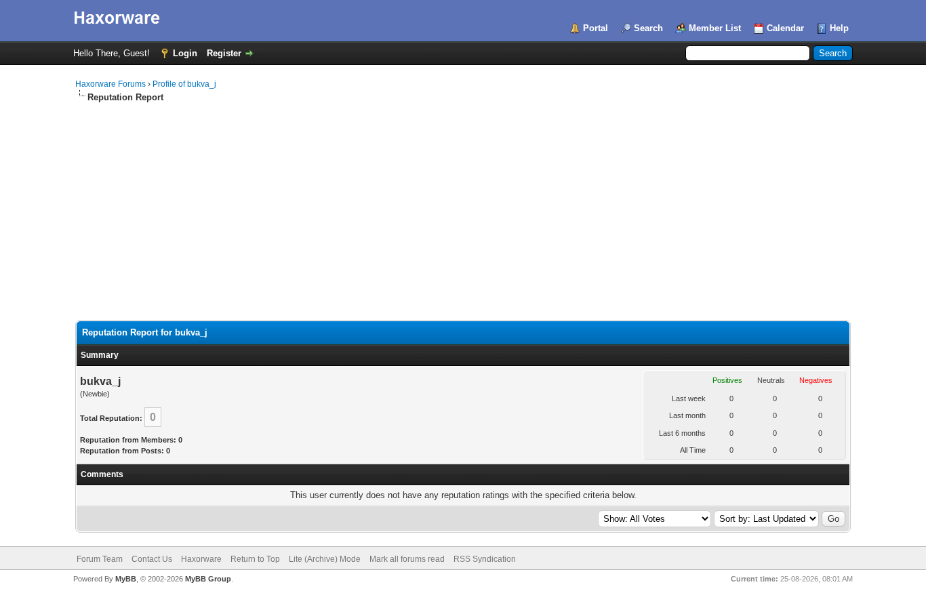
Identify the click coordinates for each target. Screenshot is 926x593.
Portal (595, 28)
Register (224, 53)
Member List (715, 28)
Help (839, 28)
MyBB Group (208, 579)
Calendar (785, 28)
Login (185, 53)
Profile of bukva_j (184, 84)
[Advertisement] (463, 205)
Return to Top (255, 559)
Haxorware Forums (110, 84)
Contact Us (152, 559)
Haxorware (201, 559)
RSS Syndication (485, 559)
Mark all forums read (407, 559)
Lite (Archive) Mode (325, 559)
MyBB (125, 579)
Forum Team (100, 559)
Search (648, 28)
